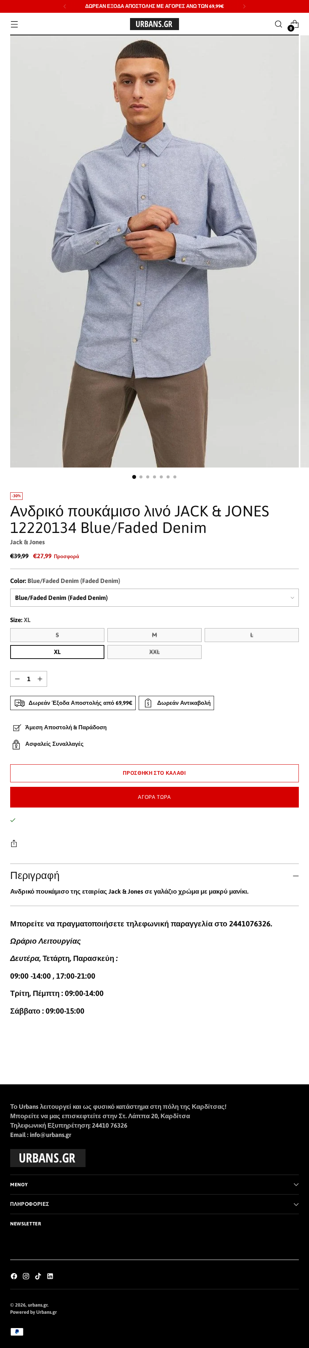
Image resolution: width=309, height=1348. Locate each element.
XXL (154, 652)
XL (57, 652)
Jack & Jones (27, 542)
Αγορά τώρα (154, 797)
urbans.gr (37, 1305)
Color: (65, 580)
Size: (20, 620)
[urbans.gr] (154, 24)
